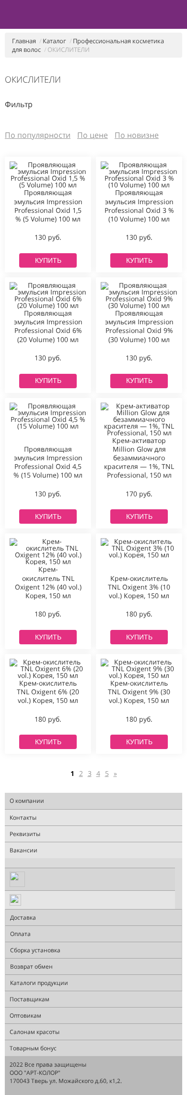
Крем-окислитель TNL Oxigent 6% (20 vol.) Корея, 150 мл (48, 692)
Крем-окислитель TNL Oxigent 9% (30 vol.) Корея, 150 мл (139, 692)
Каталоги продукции (39, 983)
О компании (27, 801)
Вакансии (23, 850)
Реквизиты (25, 834)
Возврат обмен (31, 966)
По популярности (37, 135)
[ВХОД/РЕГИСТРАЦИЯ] (163, 15)
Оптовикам (25, 1015)
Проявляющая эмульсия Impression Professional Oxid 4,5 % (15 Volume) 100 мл (47, 462)
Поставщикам (29, 999)
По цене (92, 135)
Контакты (23, 817)
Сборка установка (35, 950)
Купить (48, 260)
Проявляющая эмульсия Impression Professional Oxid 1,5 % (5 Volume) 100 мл (48, 205)
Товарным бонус (33, 1048)
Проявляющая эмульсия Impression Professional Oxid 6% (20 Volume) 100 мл (48, 326)
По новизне (137, 135)
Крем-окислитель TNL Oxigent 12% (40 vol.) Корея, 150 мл (48, 582)
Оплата (20, 934)
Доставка (23, 917)
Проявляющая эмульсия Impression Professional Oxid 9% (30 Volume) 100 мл (139, 326)
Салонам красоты (34, 1032)
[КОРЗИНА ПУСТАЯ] (178, 15)
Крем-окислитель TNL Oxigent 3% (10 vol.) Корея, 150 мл (139, 587)
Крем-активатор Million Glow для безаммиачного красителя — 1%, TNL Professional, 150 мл (139, 458)
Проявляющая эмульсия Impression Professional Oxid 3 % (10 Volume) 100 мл (139, 205)
